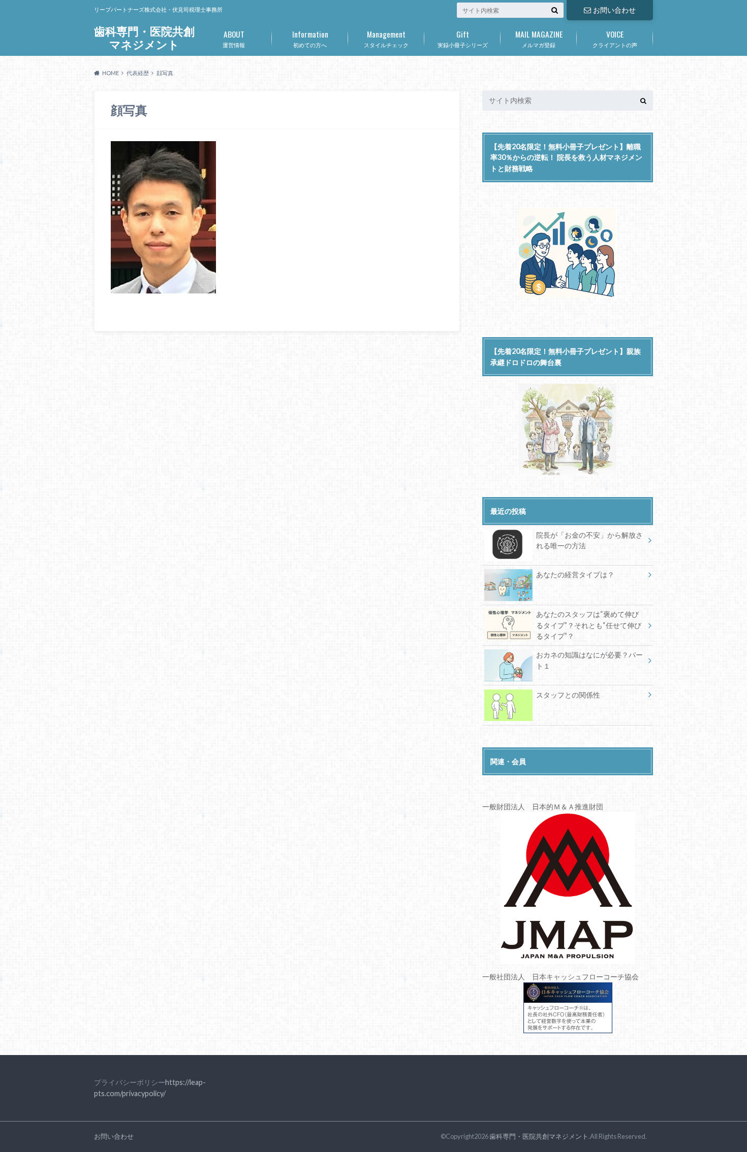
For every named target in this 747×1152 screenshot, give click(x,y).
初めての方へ (310, 38)
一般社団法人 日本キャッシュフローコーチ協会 (560, 976)
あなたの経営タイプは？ (575, 574)
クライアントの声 (615, 38)
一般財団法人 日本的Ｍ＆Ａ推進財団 (542, 806)
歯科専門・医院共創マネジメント (144, 37)
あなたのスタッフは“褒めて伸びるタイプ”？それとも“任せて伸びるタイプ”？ (588, 625)
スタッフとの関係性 (568, 694)
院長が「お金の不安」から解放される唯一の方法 (589, 540)
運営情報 (234, 38)
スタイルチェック (386, 38)
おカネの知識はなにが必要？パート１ (589, 660)
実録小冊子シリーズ (463, 38)
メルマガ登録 (539, 38)
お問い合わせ (614, 10)
